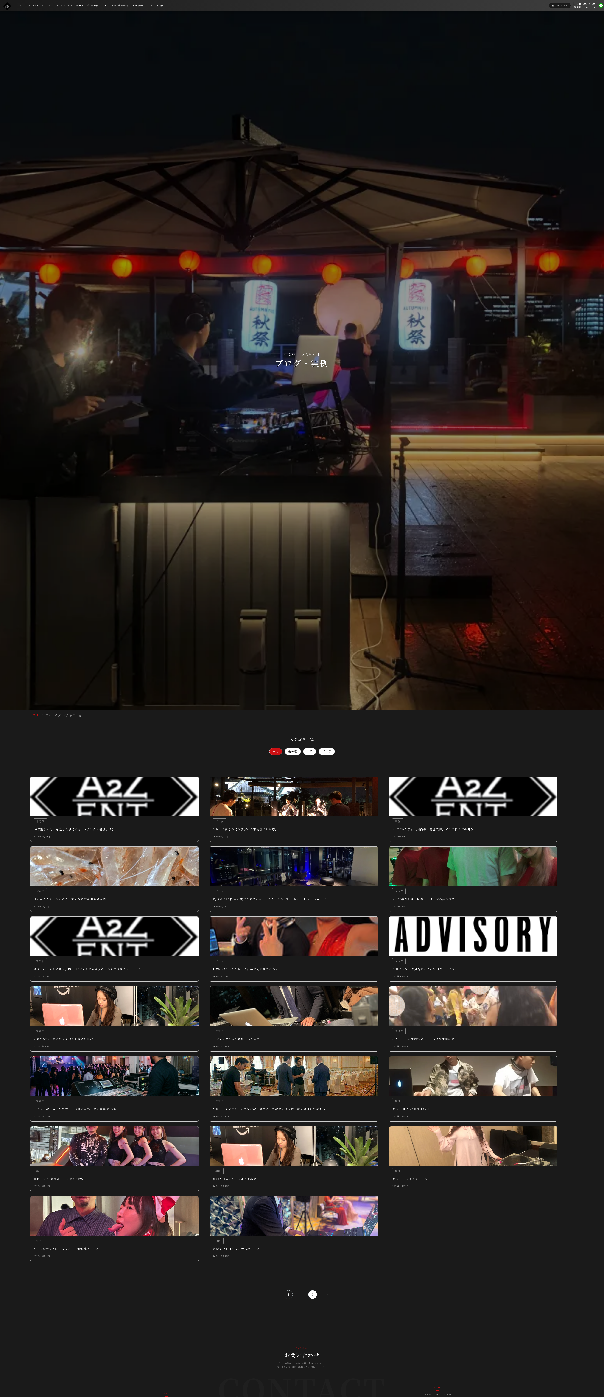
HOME (35, 715)
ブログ (326, 751)
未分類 (292, 751)
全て (276, 751)
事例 (310, 751)
